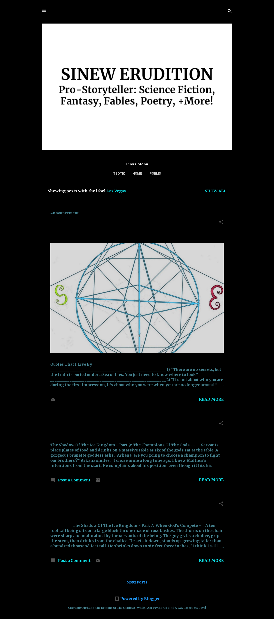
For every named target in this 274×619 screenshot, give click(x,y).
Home (137, 173)
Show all (215, 191)
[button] (221, 222)
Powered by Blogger (139, 598)
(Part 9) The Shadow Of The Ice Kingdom (109, 424)
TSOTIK (119, 173)
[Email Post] (52, 400)
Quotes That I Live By (80, 223)
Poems (155, 173)
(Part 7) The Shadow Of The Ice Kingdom (109, 505)
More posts (137, 582)
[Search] (229, 11)
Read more (211, 399)
